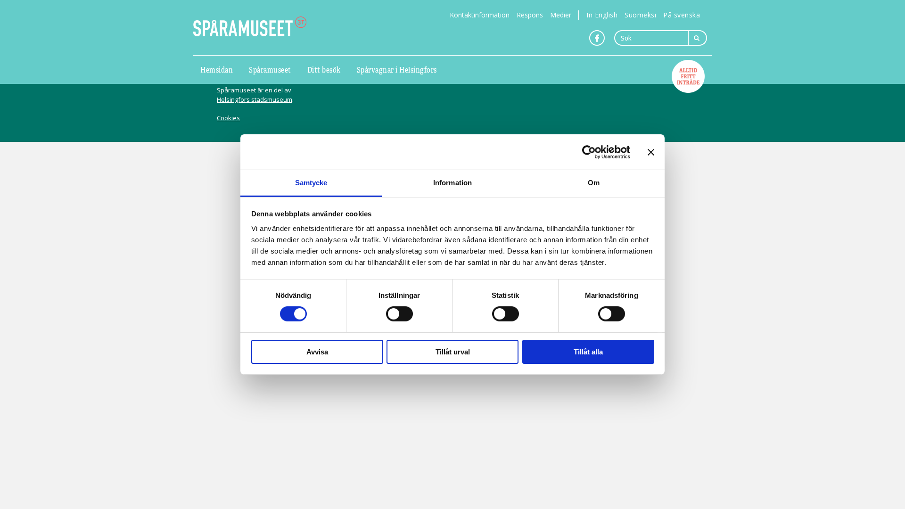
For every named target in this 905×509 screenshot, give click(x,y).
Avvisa (317, 352)
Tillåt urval (453, 352)
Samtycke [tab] (311, 183)
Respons (530, 14)
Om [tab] (594, 183)
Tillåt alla (588, 352)
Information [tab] (452, 183)
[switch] (399, 313)
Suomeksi (640, 14)
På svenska (681, 14)
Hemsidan (216, 69)
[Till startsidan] (249, 26)
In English (601, 14)
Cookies (228, 118)
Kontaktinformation (480, 14)
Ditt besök (324, 69)
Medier (560, 14)
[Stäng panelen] (651, 151)
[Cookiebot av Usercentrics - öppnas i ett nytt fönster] (589, 152)
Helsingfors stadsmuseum (254, 99)
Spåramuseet (270, 69)
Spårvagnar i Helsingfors (397, 69)
